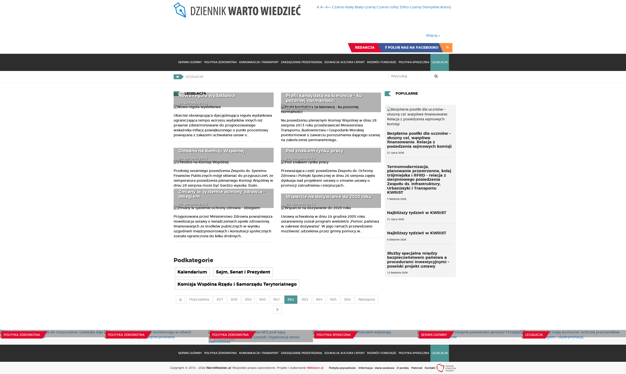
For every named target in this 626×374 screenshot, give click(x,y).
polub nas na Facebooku (412, 47)
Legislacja (440, 62)
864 (319, 299)
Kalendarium (192, 272)
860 (262, 299)
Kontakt (430, 368)
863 (305, 299)
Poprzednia (199, 299)
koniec (277, 309)
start (180, 299)
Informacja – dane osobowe (376, 368)
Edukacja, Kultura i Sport (344, 62)
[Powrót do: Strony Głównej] (177, 76)
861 (276, 299)
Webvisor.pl (315, 367)
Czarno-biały (343, 7)
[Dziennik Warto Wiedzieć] (237, 10)
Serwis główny (434, 334)
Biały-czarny (365, 7)
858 (234, 299)
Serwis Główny (190, 62)
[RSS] (447, 47)
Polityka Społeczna (414, 62)
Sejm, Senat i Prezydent (243, 272)
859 (248, 299)
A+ (322, 7)
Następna (366, 299)
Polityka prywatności (342, 368)
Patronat (416, 368)
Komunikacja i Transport (259, 62)
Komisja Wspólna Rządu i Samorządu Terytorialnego (237, 284)
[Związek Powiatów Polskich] (446, 367)
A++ (328, 7)
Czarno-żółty (388, 7)
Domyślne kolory (436, 7)
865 (333, 299)
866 (347, 299)
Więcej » (433, 35)
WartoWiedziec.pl (218, 367)
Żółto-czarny (410, 7)
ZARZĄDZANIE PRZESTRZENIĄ (301, 62)
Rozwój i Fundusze (381, 62)
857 (220, 299)
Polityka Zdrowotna (220, 62)
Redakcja (365, 47)
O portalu (403, 368)
